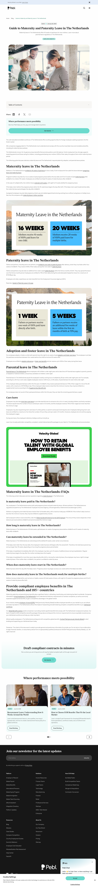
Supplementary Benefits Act (37, 388)
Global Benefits (10, 785)
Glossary (8, 828)
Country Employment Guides (14, 839)
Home (7, 18)
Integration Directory (12, 806)
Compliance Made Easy (72, 785)
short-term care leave (27, 401)
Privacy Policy (28, 765)
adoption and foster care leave (67, 355)
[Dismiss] (89, 2)
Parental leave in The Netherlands (16, 371)
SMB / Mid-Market (41, 810)
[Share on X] (24, 114)
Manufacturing (40, 792)
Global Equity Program (12, 792)
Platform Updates (11, 810)
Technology (39, 788)
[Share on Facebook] (19, 114)
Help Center (9, 853)
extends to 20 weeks (41, 183)
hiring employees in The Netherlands (25, 596)
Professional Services (42, 803)
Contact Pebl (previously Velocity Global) (72, 619)
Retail (37, 799)
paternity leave (56, 267)
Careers (38, 835)
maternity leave (80, 177)
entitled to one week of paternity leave (49, 265)
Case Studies (10, 831)
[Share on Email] (30, 114)
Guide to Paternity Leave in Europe (23, 283)
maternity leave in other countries (33, 195)
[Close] (95, 880)
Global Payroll (10, 781)
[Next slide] (89, 737)
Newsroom (39, 831)
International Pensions (12, 788)
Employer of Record (12, 778)
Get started (47, 131)
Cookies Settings (75, 884)
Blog (12, 18)
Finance (38, 796)
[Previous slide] (8, 737)
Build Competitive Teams (72, 781)
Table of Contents (15, 105)
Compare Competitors (13, 835)
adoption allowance (27, 361)
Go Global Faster (70, 778)
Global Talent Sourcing (12, 799)
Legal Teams (39, 785)
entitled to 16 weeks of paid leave (35, 171)
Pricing (38, 839)
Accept (75, 878)
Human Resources (41, 778)
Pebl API (8, 856)
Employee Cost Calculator (14, 846)
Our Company (40, 824)
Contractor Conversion (72, 792)
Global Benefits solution (16, 611)
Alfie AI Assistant (11, 803)
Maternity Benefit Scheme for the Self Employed (50, 518)
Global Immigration (11, 796)
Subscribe (86, 758)
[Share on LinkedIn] (14, 114)
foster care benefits (41, 361)
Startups (38, 806)
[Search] (84, 8)
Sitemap (38, 842)
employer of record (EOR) (27, 603)
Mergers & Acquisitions (72, 788)
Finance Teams (40, 781)
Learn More (25, 2)
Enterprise (39, 813)
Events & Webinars (11, 842)
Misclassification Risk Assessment (16, 849)
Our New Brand (40, 828)
